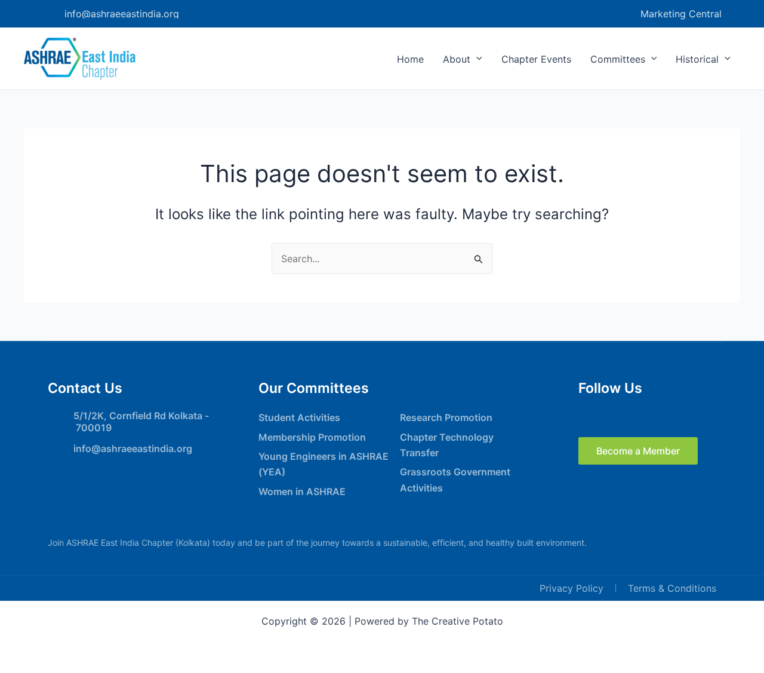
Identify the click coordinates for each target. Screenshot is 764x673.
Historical (697, 59)
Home (410, 59)
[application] (476, 59)
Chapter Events (536, 59)
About (456, 59)
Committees (617, 59)
